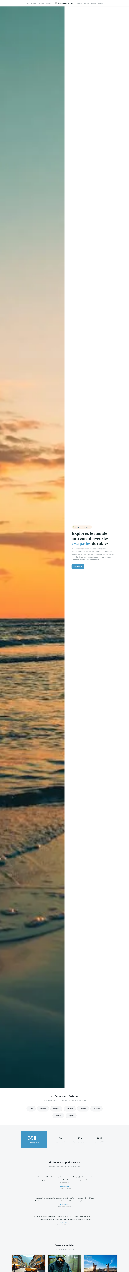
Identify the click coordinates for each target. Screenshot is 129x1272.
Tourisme (86, 3)
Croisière (48, 3)
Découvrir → (78, 566)
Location (79, 3)
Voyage (100, 3)
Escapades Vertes (64, 3)
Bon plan (33, 3)
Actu (28, 3)
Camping (41, 3)
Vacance (93, 3)
